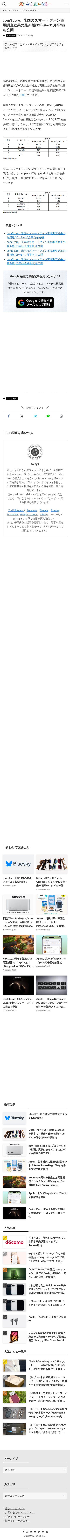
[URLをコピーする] (61, 416)
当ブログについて (15, 1508)
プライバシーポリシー (17, 1516)
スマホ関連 (11, 35)
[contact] (46, 1531)
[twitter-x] (27, 1531)
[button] (9, 416)
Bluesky (55, 510)
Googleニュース (29, 514)
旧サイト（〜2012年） (17, 1520)
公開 (21, 95)
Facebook (32, 510)
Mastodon (12, 514)
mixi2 (43, 514)
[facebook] (23, 1531)
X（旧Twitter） (16, 510)
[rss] (42, 1531)
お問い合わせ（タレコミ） (20, 1512)
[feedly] (38, 1531)
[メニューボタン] (66, 4)
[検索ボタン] (4, 4)
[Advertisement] (35, 65)
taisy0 (35, 464)
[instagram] (31, 1531)
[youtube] (35, 1531)
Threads (44, 510)
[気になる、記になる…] (35, 4)
